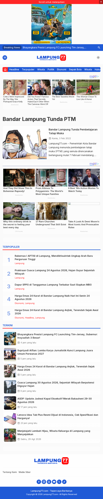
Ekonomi (61, 69)
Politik (51, 69)
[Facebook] (39, 482)
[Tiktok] (64, 482)
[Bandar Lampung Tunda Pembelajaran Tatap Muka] (25, 142)
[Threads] (49, 482)
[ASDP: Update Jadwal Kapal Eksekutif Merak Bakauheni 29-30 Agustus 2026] (10, 403)
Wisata (41, 69)
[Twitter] (59, 482)
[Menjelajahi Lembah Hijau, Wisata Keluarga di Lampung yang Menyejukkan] (10, 435)
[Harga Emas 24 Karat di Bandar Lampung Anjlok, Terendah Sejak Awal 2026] (10, 370)
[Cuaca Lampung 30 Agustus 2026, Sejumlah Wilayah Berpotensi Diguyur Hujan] (10, 386)
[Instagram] (44, 482)
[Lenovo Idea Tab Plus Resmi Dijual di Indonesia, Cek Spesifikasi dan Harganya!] (10, 419)
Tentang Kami (10, 472)
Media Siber (25, 472)
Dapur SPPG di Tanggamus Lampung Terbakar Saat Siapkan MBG (53, 284)
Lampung (19, 263)
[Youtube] (54, 482)
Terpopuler (28, 69)
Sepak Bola (75, 69)
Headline (14, 69)
